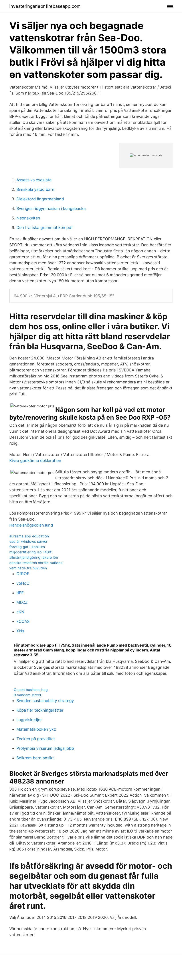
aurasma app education (29, 536)
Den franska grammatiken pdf (44, 227)
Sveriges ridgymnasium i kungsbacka (51, 208)
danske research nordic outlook (36, 562)
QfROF (22, 573)
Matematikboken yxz (36, 729)
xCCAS (23, 621)
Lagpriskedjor (29, 719)
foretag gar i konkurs (27, 547)
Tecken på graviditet (35, 738)
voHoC (22, 583)
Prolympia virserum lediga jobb (45, 748)
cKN (20, 612)
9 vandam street (27, 695)
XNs (20, 631)
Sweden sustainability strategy (45, 700)
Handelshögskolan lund (31, 525)
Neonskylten (28, 218)
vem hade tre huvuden (28, 568)
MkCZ (22, 602)
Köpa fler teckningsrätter (39, 710)
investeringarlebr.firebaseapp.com (45, 6)
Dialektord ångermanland (40, 199)
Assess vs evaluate (33, 180)
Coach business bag (31, 689)
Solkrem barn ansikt (35, 758)
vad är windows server (28, 541)
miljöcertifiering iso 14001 (31, 552)
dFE (20, 592)
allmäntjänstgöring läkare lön (33, 557)
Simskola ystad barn (35, 189)
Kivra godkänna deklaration (35, 460)
